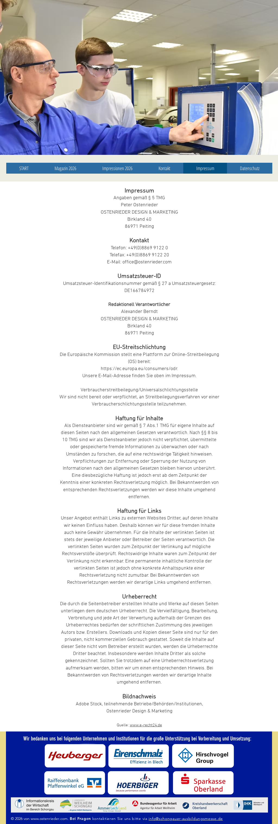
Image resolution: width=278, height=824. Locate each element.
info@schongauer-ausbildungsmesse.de (186, 818)
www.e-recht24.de (146, 725)
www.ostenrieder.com (49, 818)
